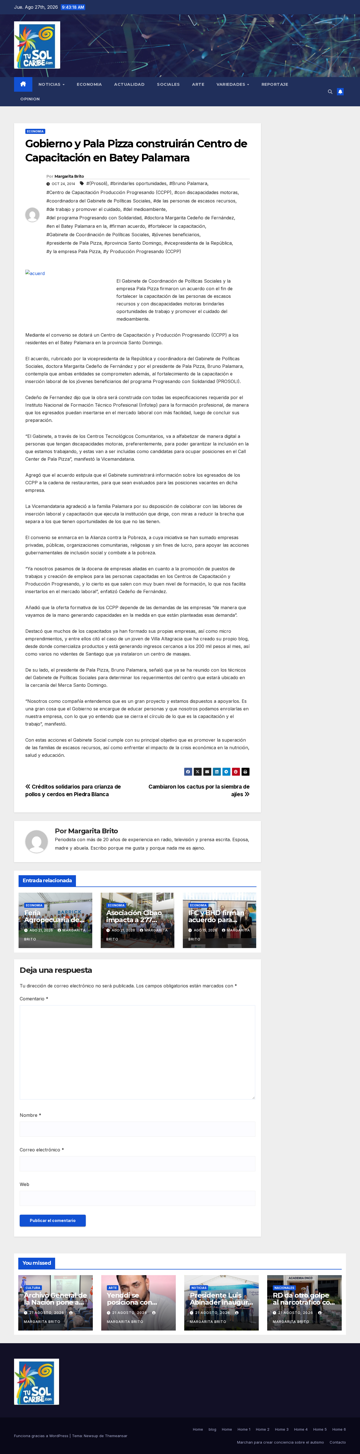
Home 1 (244, 1429)
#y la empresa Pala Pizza (73, 251)
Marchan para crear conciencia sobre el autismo (280, 1442)
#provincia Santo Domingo (132, 243)
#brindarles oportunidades (138, 183)
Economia (89, 84)
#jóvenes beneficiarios (175, 234)
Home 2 (262, 1429)
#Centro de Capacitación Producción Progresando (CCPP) (109, 192)
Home (198, 1429)
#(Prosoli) (96, 183)
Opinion (30, 99)
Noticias (50, 84)
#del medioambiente (144, 209)
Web (24, 1184)
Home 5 (320, 1429)
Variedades (232, 84)
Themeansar (116, 1435)
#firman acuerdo (127, 226)
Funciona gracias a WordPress (41, 1435)
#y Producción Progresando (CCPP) (142, 251)
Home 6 (339, 1429)
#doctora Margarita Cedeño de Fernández (189, 217)
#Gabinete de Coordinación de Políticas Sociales (97, 234)
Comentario (34, 998)
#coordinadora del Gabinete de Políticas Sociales (98, 201)
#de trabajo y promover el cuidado (83, 209)
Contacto (338, 1442)
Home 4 (301, 1429)
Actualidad (129, 84)
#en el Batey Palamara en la (76, 226)
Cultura (33, 1287)
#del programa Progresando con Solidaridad (93, 217)
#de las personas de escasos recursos (194, 201)
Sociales (168, 84)
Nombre (30, 1115)
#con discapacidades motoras (206, 192)
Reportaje (275, 84)
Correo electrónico (42, 1150)
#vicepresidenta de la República (198, 243)
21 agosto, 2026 (47, 1313)
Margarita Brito (69, 176)
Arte (198, 84)
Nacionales (284, 1287)
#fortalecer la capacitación (176, 226)
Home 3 (282, 1429)
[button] (330, 91)
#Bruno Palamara (188, 183)
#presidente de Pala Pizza (74, 243)
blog (212, 1429)
